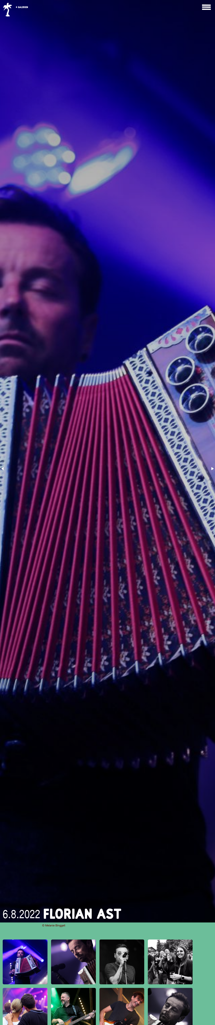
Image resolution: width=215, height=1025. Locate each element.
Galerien (23, 7)
